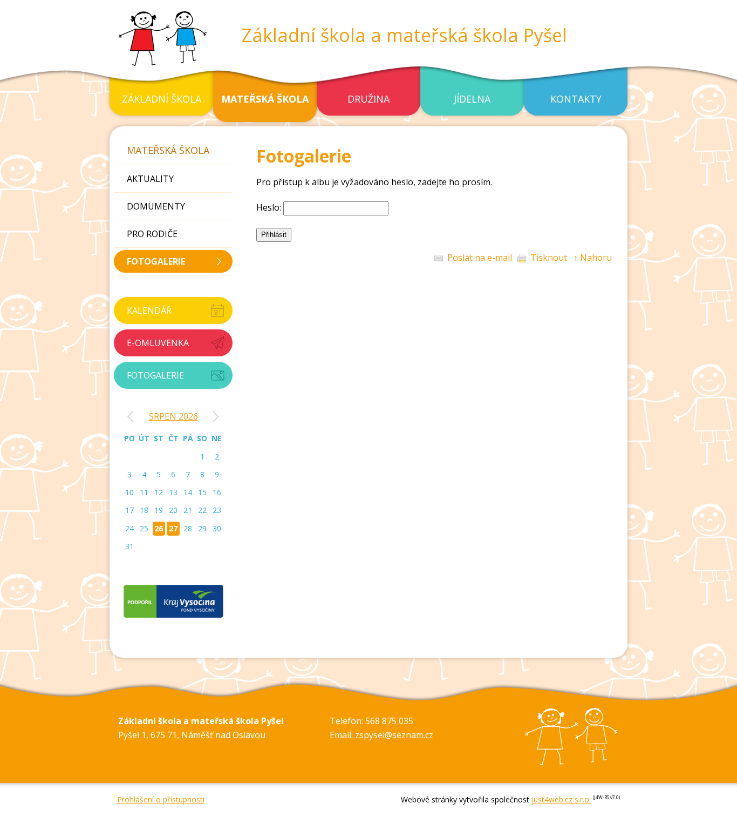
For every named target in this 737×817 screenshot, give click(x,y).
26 (158, 528)
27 (173, 528)
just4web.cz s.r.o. (561, 799)
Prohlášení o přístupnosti (160, 799)
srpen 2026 (173, 416)
